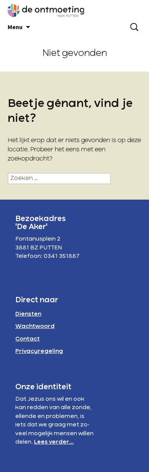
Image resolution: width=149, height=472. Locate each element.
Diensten (28, 314)
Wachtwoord (35, 326)
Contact (27, 339)
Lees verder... (54, 442)
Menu (15, 27)
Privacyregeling (39, 351)
